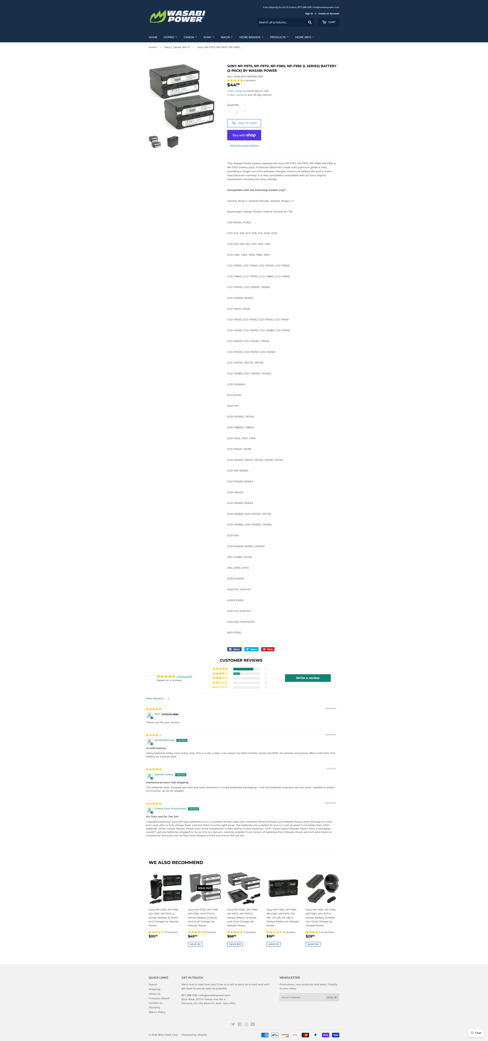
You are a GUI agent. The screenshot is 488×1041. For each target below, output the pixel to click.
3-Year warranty (237, 94)
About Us (155, 993)
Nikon (226, 37)
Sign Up (332, 997)
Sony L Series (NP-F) (177, 47)
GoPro (169, 37)
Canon (189, 37)
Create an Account (328, 13)
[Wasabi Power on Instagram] (246, 1024)
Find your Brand (159, 998)
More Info (303, 37)
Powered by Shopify (194, 1034)
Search (153, 984)
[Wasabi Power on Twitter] (233, 1024)
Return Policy (157, 1012)
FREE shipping (236, 90)
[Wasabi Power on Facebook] (240, 1024)
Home (153, 37)
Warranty (154, 1007)
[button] (235, 80)
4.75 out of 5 (184, 676)
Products (278, 37)
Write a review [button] (308, 678)
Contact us (155, 1002)
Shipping (154, 989)
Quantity (233, 105)
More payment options (244, 145)
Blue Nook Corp (168, 1034)
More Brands (250, 37)
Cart (331, 22)
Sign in (309, 13)
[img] (153, 708)
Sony (208, 37)
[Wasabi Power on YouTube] (253, 1024)
